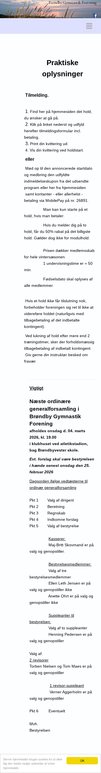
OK (82, 760)
